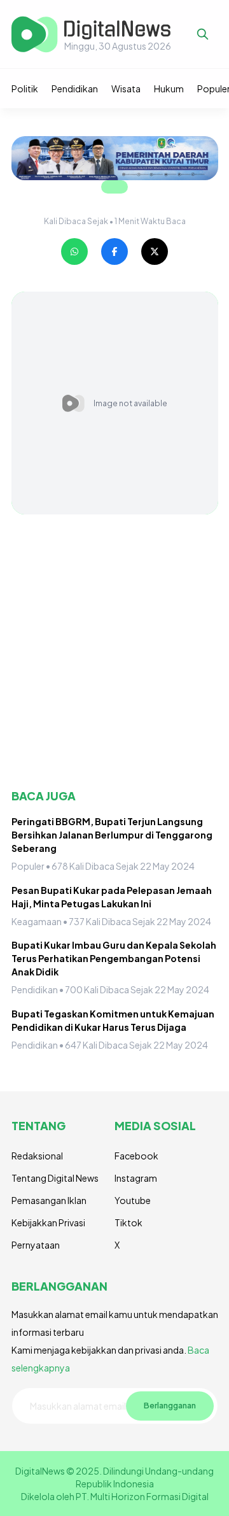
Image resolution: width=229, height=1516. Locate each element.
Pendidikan (75, 88)
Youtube (132, 1200)
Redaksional (37, 1155)
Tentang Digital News (55, 1178)
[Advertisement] (114, 651)
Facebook (136, 1155)
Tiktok (128, 1222)
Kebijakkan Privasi (48, 1222)
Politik (24, 88)
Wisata (126, 88)
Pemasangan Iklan (49, 1200)
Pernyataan (35, 1244)
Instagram (135, 1178)
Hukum (169, 88)
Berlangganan (170, 1406)
